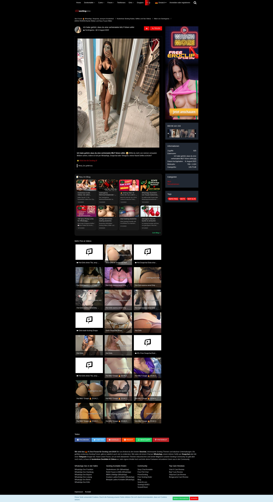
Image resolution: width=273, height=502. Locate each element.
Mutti (182, 199)
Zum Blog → (156, 233)
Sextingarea (89, 30)
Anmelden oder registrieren (180, 3)
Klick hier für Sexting (87, 161)
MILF (169, 181)
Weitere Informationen (181, 498)
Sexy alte (192, 199)
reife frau (173, 199)
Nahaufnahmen (173, 184)
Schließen (194, 498)
